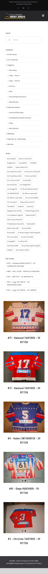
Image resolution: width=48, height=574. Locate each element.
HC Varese (12, 202)
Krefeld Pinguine (32, 211)
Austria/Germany (16, 112)
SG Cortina (12, 237)
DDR (10, 167)
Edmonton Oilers (32, 172)
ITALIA (11, 206)
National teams (13, 107)
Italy (11, 123)
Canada (23, 163)
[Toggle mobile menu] (43, 15)
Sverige (11, 241)
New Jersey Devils (14, 220)
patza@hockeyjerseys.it (24, 4)
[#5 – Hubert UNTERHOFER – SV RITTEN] (24, 417)
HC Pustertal (12, 60)
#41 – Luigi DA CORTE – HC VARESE (21, 290)
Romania (26, 228)
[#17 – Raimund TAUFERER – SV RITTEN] (24, 316)
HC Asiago (12, 189)
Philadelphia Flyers (15, 224)
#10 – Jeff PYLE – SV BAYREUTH (20, 277)
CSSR (33, 163)
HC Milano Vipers (14, 198)
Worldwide (13, 102)
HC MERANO (13, 193)
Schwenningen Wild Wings (29, 233)
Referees (10, 134)
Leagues (10, 65)
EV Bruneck (12, 54)
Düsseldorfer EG (14, 172)
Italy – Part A (14, 75)
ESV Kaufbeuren (14, 176)
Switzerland (12, 246)
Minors (12, 86)
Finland (27, 180)
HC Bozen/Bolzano (29, 189)
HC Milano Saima (29, 193)
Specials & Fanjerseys (16, 139)
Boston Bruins (25, 159)
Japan (30, 206)
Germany (13, 70)
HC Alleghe (25, 185)
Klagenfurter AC (14, 211)
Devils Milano (22, 167)
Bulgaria (11, 163)
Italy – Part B (14, 81)
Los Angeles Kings (15, 215)
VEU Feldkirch (22, 250)
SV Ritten (22, 241)
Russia (11, 233)
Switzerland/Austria (17, 97)
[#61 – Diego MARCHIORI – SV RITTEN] (24, 467)
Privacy (39, 563)
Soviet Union (27, 237)
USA (10, 250)
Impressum (30, 563)
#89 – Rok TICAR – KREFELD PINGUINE (23, 271)
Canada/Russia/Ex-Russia (20, 118)
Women (10, 144)
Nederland (31, 215)
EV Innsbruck (13, 180)
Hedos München (27, 202)
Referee (31, 224)
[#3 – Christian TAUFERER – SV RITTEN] (24, 517)
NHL (11, 91)
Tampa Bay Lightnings (30, 246)
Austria (11, 159)
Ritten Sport (13, 228)
